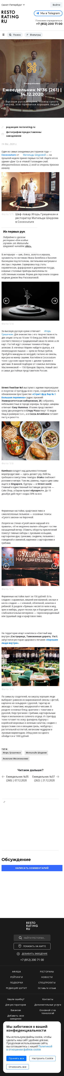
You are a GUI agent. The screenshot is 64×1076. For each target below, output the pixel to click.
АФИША (16, 971)
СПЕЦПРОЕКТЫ (46, 982)
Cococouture (9, 154)
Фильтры (35, 34)
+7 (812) (32, 960)
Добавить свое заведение (15, 1017)
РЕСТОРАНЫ (47, 971)
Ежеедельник (32, 83)
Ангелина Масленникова (15, 758)
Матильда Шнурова (36, 752)
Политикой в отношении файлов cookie (29, 1048)
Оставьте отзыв (47, 988)
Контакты (47, 999)
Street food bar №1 (12, 387)
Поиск (17, 34)
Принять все (16, 1058)
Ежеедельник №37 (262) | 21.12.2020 (43, 778)
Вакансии (16, 1010)
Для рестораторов (15, 1004)
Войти (56, 4)
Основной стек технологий (47, 1012)
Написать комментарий (32, 868)
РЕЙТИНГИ (16, 977)
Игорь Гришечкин (12, 752)
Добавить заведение (34, 953)
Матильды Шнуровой (34, 154)
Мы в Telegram (50, 13)
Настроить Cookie (42, 1058)
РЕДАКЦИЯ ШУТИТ (16, 988)
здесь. (28, 246)
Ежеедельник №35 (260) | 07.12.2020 (17, 778)
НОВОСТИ (47, 977)
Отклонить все (17, 1066)
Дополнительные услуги (47, 1004)
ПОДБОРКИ (16, 982)
